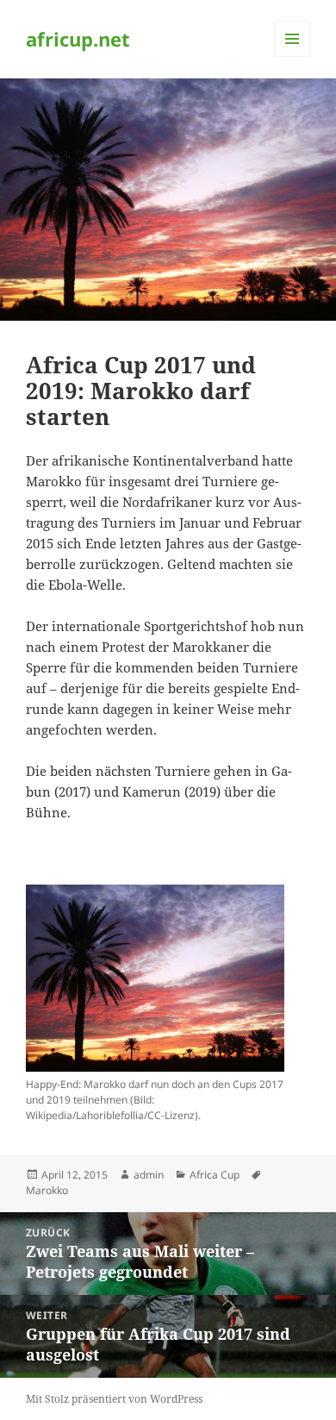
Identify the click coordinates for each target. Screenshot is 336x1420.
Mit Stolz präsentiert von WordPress (114, 1399)
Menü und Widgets (292, 56)
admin (149, 1174)
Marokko (47, 1190)
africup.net (78, 39)
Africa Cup (215, 1174)
